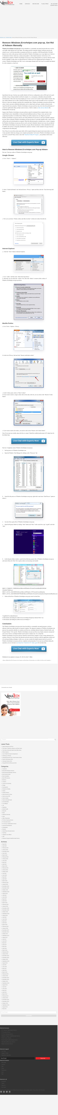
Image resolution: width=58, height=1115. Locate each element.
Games (3, 790)
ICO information (5, 801)
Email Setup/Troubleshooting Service (9, 1039)
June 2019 (4, 897)
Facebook (3, 1081)
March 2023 (4, 855)
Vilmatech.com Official (6, 834)
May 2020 (4, 877)
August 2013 (5, 1006)
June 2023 (4, 853)
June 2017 (4, 941)
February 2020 (5, 882)
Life (3, 805)
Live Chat (3, 1051)
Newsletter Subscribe (6, 1055)
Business (4, 779)
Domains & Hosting (6, 789)
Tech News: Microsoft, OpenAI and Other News (11, 750)
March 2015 (4, 972)
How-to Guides (5, 798)
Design (3, 785)
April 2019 (4, 900)
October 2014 (5, 981)
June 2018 (4, 919)
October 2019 (5, 889)
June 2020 (4, 875)
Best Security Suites (6, 774)
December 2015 (5, 955)
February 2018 (5, 926)
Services (27, 3)
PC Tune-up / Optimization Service (9, 823)
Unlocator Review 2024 (7, 761)
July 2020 (4, 873)
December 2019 (5, 886)
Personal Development (7, 825)
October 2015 (5, 959)
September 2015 (5, 961)
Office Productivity (6, 818)
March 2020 (4, 880)
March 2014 (4, 994)
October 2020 (5, 871)
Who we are (35, 3)
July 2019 (4, 895)
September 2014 (5, 983)
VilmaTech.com (2, 37)
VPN (3, 836)
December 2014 (5, 977)
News (3, 816)
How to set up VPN (6, 796)
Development (5, 787)
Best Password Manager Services (9, 772)
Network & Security (6, 814)
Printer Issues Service (6, 1038)
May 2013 (4, 1008)
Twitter (2, 1083)
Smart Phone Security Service (8, 831)
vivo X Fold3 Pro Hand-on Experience (10, 753)
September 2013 (5, 1005)
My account (54, 3)
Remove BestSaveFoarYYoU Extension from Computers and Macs (14, 660)
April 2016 (4, 948)
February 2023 (5, 856)
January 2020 (5, 884)
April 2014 (4, 992)
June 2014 (4, 988)
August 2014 (5, 984)
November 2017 (5, 931)
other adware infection (43, 107)
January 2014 (5, 997)
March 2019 (4, 902)
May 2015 (4, 968)
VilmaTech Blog (8, 37)
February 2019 (5, 904)
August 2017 (5, 937)
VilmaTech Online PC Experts (31, 134)
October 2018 (5, 911)
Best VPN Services (6, 778)
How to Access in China (7, 794)
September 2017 (5, 935)
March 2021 (4, 866)
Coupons (4, 781)
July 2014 (4, 986)
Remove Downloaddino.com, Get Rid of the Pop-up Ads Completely (38, 660)
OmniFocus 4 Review (6, 755)
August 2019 (5, 893)
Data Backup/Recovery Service (8, 1041)
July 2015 (4, 964)
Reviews (4, 829)
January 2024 (5, 849)
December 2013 (5, 999)
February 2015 (5, 973)
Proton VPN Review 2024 (7, 759)
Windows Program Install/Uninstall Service (11, 838)
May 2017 (4, 942)
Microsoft (4, 810)
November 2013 (5, 1001)
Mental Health (5, 809)
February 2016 (5, 952)
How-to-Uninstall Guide (7, 799)
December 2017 (5, 930)
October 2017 (5, 933)
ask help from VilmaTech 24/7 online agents (27, 642)
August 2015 (5, 963)
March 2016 (4, 950)
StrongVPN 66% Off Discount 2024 (9, 763)
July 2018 (4, 917)
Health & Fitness (5, 792)
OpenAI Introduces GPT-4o (7, 746)
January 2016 (5, 953)
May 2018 (4, 920)
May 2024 (4, 844)
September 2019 (5, 891)
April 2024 (4, 846)
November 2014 (5, 979)
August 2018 (5, 915)
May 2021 (4, 862)
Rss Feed (3, 1087)
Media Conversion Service (7, 1043)
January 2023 (5, 858)
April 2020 (4, 878)
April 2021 (4, 864)
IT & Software (5, 803)
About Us (3, 1085)
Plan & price (45, 3)
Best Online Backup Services (8, 770)
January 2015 (5, 975)
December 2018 (5, 908)
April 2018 (4, 922)
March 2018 (4, 924)
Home (20, 3)
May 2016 (4, 946)
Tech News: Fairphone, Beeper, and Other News (12, 748)
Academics (4, 768)
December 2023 (5, 851)
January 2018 (5, 928)
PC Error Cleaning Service (7, 820)
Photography (5, 827)
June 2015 (4, 966)
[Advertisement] (28, 19)
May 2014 (4, 990)
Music (3, 812)
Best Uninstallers (5, 776)
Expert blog (53, 5)
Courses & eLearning (6, 783)
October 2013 (5, 1003)
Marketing (4, 807)
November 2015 (5, 957)
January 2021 (5, 869)
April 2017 (4, 944)
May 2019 (4, 899)
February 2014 (5, 995)
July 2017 (4, 939)
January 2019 (5, 906)
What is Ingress (5, 752)
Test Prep (4, 832)
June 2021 (4, 860)
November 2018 (5, 910)
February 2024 (5, 847)
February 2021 (5, 867)
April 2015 (4, 970)
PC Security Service (6, 821)
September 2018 (5, 913)
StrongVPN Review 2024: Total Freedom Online (12, 757)
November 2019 (5, 888)
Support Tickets (4, 1053)
